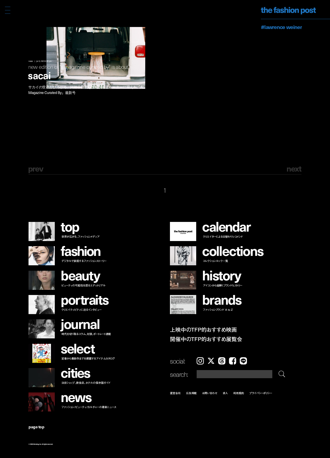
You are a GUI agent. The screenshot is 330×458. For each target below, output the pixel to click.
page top (36, 427)
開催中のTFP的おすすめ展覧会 (206, 339)
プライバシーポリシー (260, 393)
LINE (243, 360)
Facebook (232, 360)
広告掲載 (191, 393)
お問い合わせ (209, 393)
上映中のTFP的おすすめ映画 (203, 329)
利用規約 (238, 393)
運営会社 (175, 393)
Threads (221, 360)
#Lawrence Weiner (281, 27)
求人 (225, 393)
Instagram (200, 360)
